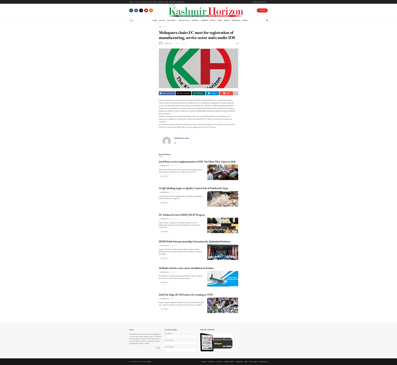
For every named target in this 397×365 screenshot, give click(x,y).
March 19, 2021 (178, 43)
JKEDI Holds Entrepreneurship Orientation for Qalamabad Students (194, 241)
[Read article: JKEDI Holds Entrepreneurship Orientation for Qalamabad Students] (222, 252)
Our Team (144, 2)
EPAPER (263, 10)
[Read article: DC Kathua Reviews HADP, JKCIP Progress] (222, 225)
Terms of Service (181, 2)
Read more (165, 176)
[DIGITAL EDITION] (216, 342)
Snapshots (236, 20)
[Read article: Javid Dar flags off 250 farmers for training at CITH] (222, 305)
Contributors (161, 2)
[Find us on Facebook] (136, 10)
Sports (212, 20)
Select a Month (168, 333)
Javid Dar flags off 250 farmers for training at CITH (186, 294)
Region (162, 20)
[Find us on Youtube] (146, 10)
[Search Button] (267, 20)
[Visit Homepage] (204, 10)
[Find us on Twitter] (141, 10)
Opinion (195, 20)
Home (160, 27)
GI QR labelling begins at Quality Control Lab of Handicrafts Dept (193, 188)
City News (171, 20)
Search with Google (169, 346)
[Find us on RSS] (151, 10)
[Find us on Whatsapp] (131, 10)
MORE (158, 348)
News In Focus (184, 20)
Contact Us (138, 2)
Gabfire (149, 361)
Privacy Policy (172, 2)
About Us (131, 2)
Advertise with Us (152, 2)
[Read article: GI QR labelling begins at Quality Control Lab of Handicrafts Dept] (222, 199)
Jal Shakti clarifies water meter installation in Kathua (186, 268)
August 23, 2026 (174, 165)
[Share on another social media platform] (236, 93)
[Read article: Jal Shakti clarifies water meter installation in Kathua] (222, 278)
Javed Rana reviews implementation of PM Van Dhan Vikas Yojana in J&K (197, 161)
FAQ (166, 2)
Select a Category (169, 340)
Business (204, 20)
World (226, 20)
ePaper (245, 20)
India (220, 20)
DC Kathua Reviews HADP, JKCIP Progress (182, 214)
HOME (155, 20)
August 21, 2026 (174, 298)
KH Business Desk (168, 43)
